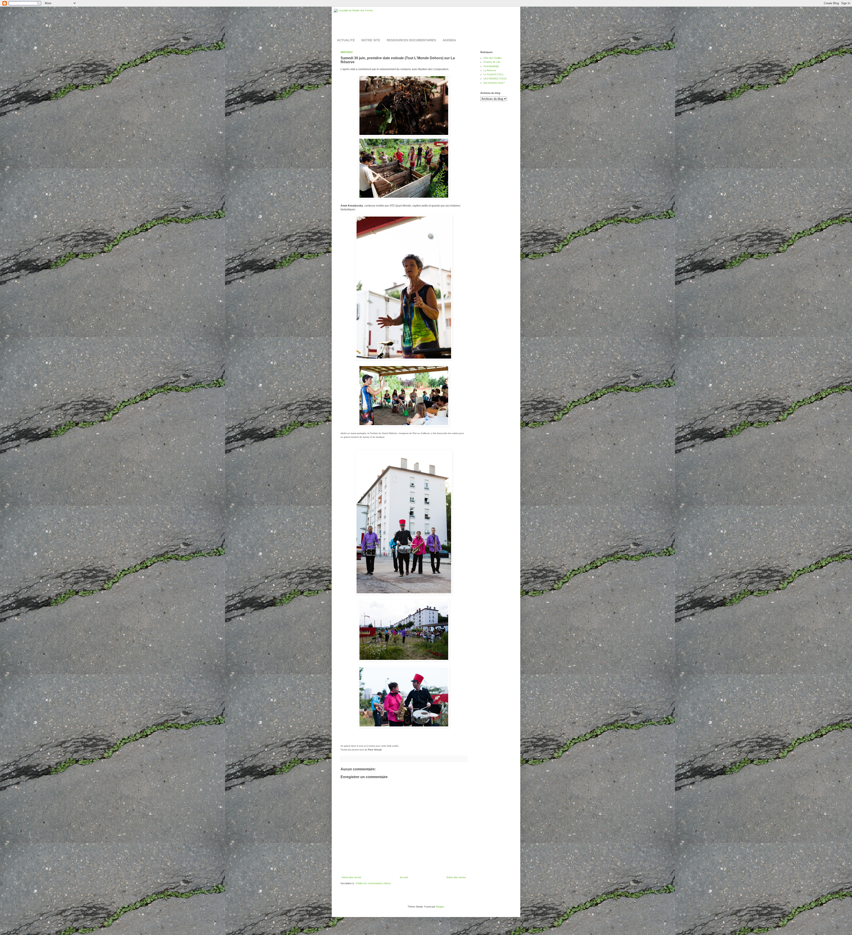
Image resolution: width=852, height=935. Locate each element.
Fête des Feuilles (492, 58)
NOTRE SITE (370, 40)
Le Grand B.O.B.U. (493, 74)
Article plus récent (351, 877)
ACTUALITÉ (346, 40)
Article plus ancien (456, 877)
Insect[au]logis (491, 66)
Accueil (404, 877)
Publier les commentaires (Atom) (373, 883)
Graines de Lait (491, 62)
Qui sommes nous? (494, 82)
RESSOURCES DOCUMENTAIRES (411, 40)
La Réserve (489, 70)
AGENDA (449, 40)
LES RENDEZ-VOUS (494, 78)
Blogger (440, 906)
